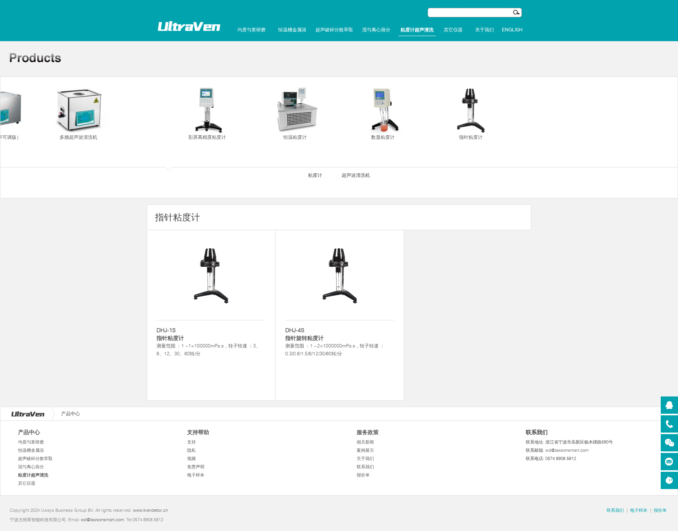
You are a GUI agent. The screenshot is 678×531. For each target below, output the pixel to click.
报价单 (363, 475)
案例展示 (365, 450)
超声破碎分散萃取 (334, 30)
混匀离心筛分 (376, 30)
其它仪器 (453, 30)
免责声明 (195, 466)
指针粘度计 (471, 137)
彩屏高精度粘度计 (207, 137)
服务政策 (368, 432)
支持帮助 (198, 432)
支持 (191, 442)
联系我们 (365, 466)
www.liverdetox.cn (150, 510)
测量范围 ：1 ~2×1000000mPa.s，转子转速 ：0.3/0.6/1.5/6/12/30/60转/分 (335, 341)
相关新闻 (365, 442)
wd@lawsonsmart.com (567, 450)
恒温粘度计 (295, 137)
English (512, 30)
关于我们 (484, 30)
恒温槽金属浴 (292, 30)
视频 (191, 458)
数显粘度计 (383, 137)
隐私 (191, 450)
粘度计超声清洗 (417, 30)
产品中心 (29, 432)
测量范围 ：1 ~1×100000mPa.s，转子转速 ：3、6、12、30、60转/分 (209, 341)
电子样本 (195, 475)
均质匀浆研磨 (251, 30)
